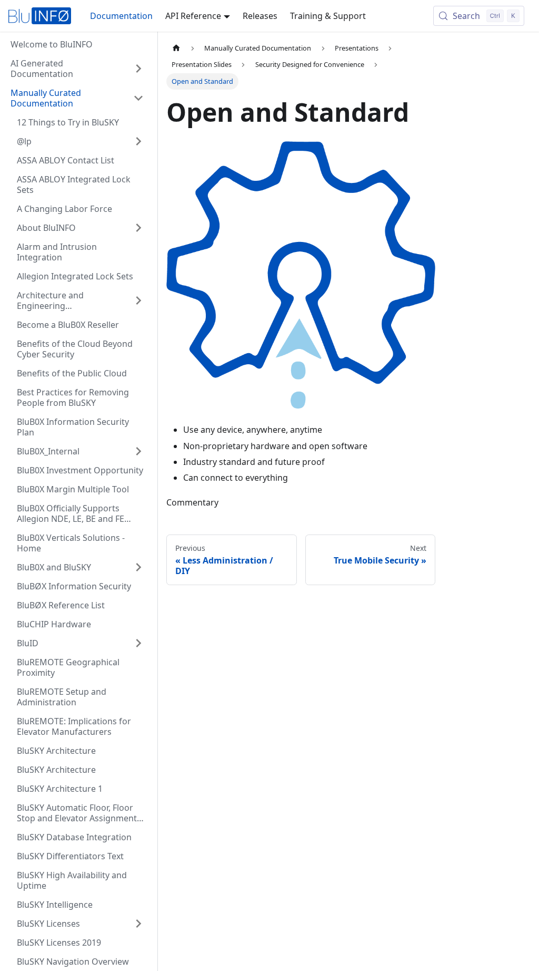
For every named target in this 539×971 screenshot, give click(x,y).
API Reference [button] (193, 16)
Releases (260, 16)
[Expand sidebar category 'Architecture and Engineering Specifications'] (138, 300)
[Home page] (176, 48)
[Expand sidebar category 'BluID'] (138, 643)
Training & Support (328, 16)
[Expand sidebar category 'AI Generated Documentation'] (138, 68)
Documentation (121, 16)
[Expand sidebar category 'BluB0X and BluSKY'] (138, 567)
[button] (77, 98)
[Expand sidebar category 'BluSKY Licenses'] (138, 923)
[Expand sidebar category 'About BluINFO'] (138, 227)
